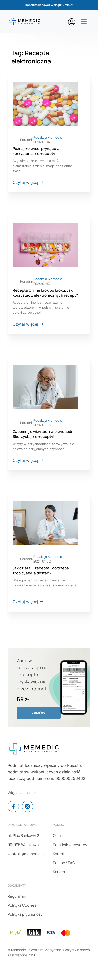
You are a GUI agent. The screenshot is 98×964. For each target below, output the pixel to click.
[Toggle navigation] (83, 21)
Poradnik (26, 139)
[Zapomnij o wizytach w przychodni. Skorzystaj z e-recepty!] (45, 386)
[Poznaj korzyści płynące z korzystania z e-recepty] (45, 103)
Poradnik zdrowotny (70, 844)
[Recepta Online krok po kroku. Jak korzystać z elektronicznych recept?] (45, 244)
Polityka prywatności (26, 914)
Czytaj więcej (26, 182)
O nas (58, 835)
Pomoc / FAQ (64, 862)
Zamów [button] (38, 712)
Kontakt (59, 853)
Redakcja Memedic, (48, 137)
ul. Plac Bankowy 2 (23, 835)
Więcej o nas (19, 792)
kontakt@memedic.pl (26, 853)
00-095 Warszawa (23, 844)
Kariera (59, 871)
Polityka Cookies (22, 905)
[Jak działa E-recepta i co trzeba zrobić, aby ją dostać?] (45, 522)
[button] (73, 22)
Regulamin (17, 896)
